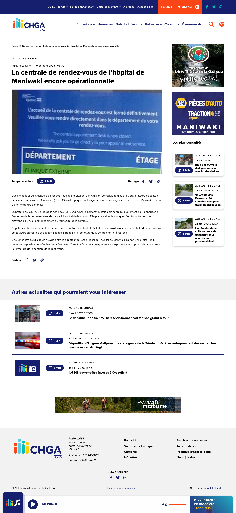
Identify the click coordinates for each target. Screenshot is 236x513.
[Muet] (164, 504)
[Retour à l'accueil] (29, 24)
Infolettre (130, 457)
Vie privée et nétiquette (140, 446)
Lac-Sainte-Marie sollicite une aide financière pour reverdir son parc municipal (206, 235)
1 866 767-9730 (91, 460)
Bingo (61, 7)
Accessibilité (145, 7)
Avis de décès (187, 446)
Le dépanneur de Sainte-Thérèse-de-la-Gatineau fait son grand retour (119, 318)
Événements (192, 24)
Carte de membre (107, 7)
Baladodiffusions (129, 24)
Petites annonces (81, 7)
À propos (129, 7)
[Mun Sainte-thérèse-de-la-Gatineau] (198, 65)
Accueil (16, 45)
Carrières (130, 452)
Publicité (130, 440)
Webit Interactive (215, 488)
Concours (172, 24)
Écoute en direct (177, 7)
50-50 (51, 7)
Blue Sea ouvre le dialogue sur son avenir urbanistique (207, 168)
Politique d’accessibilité (194, 452)
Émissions (84, 24)
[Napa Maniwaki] (198, 113)
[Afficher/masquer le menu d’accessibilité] (221, 24)
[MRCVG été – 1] (118, 405)
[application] (173, 504)
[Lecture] (33, 504)
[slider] (177, 504)
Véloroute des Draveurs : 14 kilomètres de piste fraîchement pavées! (208, 200)
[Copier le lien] (158, 181)
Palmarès (152, 24)
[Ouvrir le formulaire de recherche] (211, 24)
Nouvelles (105, 24)
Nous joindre (186, 457)
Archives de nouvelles (192, 440)
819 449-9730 (91, 455)
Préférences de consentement (122, 488)
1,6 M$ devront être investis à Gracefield (98, 372)
